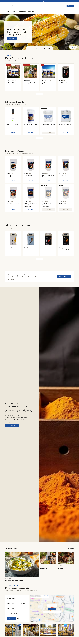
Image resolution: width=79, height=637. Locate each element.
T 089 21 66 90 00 (10, 608)
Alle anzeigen (71, 548)
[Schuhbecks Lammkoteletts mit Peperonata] (66, 558)
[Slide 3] (72, 47)
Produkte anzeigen (39, 143)
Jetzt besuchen (12, 37)
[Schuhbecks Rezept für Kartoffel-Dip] (22, 564)
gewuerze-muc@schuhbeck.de (12, 609)
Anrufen (18, 618)
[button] (70, 6)
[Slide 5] (74, 47)
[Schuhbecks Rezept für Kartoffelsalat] (48, 558)
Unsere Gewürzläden (12, 425)
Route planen (12, 618)
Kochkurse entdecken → (64, 276)
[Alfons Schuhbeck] (12, 6)
